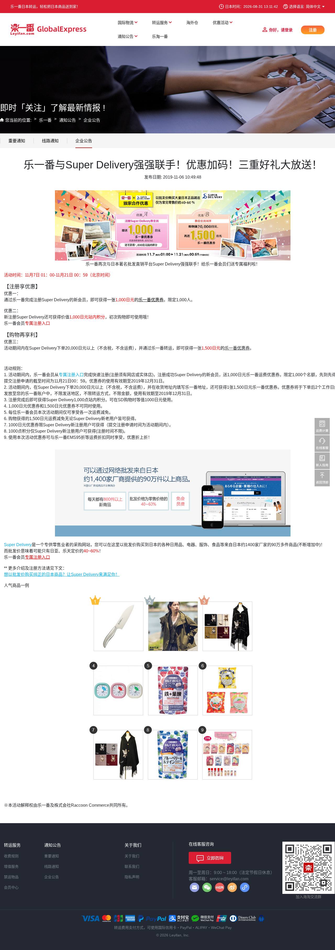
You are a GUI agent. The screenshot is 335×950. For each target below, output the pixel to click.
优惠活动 (220, 22)
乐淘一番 (160, 36)
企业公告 (91, 120)
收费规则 (11, 856)
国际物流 (125, 22)
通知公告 (125, 36)
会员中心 (11, 887)
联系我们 (132, 866)
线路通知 (50, 141)
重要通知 (16, 141)
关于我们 (132, 856)
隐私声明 (132, 877)
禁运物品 (11, 877)
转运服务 (160, 22)
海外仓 (192, 22)
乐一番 (45, 120)
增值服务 (11, 866)
